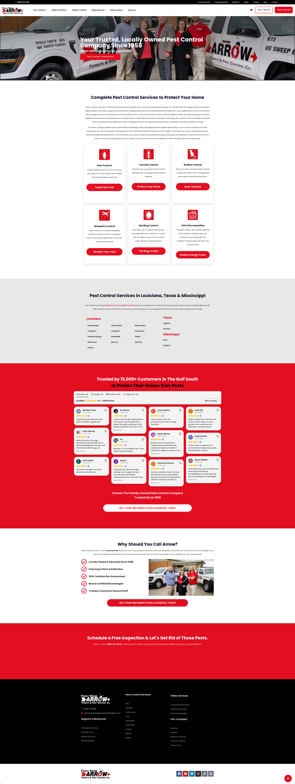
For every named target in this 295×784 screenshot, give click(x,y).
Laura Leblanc (163, 410)
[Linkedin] (192, 774)
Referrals (235, 2)
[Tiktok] (204, 774)
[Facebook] (179, 774)
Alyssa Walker (201, 460)
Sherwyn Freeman (165, 463)
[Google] (211, 774)
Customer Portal (204, 2)
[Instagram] (198, 774)
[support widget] (288, 778)
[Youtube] (185, 774)
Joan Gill (199, 410)
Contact (275, 2)
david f (123, 460)
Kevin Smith (88, 460)
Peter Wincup (89, 431)
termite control (111, 305)
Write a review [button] (211, 401)
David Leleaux (163, 434)
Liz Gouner (124, 410)
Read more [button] (80, 451)
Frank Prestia (201, 436)
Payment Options (221, 2)
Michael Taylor (89, 410)
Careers (256, 2)
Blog (265, 2)
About (246, 2)
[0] (251, 10)
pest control (128, 305)
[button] (97, 394)
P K (121, 439)
